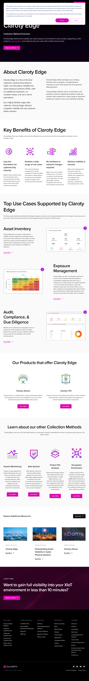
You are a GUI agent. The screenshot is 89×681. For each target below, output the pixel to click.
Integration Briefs (59, 640)
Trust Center (75, 640)
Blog (55, 626)
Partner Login (41, 637)
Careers (73, 626)
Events (73, 645)
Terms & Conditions (71, 670)
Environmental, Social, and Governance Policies (78, 650)
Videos (56, 643)
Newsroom (74, 632)
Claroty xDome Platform (8, 625)
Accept (62, 20)
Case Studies (58, 635)
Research (23, 631)
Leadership (74, 629)
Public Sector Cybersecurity (7, 644)
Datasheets (57, 638)
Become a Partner (42, 634)
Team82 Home (24, 624)
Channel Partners (42, 631)
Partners (39, 624)
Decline (76, 20)
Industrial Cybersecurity (7, 630)
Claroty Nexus (58, 646)
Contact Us (74, 655)
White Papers (58, 629)
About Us (74, 624)
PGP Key (23, 634)
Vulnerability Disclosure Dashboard (27, 627)
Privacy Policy (69, 10)
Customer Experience (77, 642)
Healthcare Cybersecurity (7, 634)
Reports (56, 632)
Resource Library (59, 624)
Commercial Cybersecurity (7, 639)
